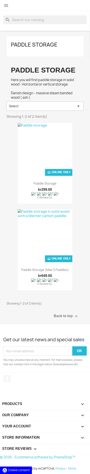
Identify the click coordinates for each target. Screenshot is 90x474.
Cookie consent (16, 470)
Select (45, 106)
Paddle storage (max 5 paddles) (45, 270)
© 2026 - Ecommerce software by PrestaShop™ (37, 457)
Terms (72, 468)
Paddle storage (34, 44)
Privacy (60, 468)
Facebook (7, 378)
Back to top (66, 316)
